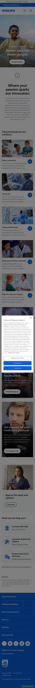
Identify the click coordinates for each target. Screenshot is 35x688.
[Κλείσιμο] (31, 318)
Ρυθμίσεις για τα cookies (17, 358)
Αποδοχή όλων (17, 368)
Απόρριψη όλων (17, 363)
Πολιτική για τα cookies (13, 352)
